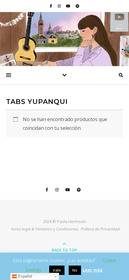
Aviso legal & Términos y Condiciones (45, 229)
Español (24, 276)
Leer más (92, 270)
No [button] (74, 270)
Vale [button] (57, 270)
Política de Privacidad (100, 229)
